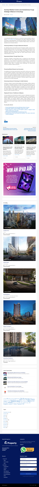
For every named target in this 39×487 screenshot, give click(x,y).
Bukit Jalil (16, 398)
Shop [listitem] (4, 463)
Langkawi (5, 401)
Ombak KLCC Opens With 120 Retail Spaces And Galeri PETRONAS (31, 148)
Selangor (27, 402)
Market (18, 401)
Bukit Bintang (12, 398)
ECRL (31, 398)
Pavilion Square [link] (6, 262)
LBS (7, 401)
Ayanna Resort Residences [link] (8, 358)
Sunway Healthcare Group (11, 39)
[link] (19, 217)
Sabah (21, 402)
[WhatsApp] (35, 485)
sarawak (24, 402)
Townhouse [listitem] (5, 477)
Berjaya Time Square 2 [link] (7, 326)
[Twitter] (32, 485)
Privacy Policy (4, 449)
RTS (19, 402)
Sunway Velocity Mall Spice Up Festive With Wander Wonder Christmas (17, 107)
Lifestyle (4, 415)
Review (4, 427)
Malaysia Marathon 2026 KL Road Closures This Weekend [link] (16, 372)
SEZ (29, 402)
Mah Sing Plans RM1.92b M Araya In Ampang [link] (14, 377)
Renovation (5, 424)
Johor (20, 399)
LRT (9, 401)
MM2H (29, 401)
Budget (10, 398)
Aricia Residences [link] (6, 294)
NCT (34, 401)
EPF (32, 398)
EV (34, 398)
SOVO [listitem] (5, 475)
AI (3, 398)
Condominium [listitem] (6, 466)
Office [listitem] (5, 460)
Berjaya (5, 398)
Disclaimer (4, 450)
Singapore (5, 404)
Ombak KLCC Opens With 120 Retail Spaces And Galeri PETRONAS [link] (17, 381)
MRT (32, 401)
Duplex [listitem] (5, 469)
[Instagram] (34, 485)
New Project (5, 419)
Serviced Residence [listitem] (7, 474)
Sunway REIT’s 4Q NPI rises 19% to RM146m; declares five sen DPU (17, 108)
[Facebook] (30, 485)
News (12, 14)
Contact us (21, 444)
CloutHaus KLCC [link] (6, 230)
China (19, 398)
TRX (23, 404)
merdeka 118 (25, 401)
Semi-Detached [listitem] (6, 471)
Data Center (27, 398)
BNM (7, 398)
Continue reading (5, 155)
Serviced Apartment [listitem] (7, 472)
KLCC (24, 399)
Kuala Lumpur (30, 399)
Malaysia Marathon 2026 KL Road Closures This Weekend (7, 148)
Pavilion (6, 402)
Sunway (6, 121)
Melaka (22, 401)
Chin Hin (22, 398)
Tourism (15, 404)
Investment (5, 413)
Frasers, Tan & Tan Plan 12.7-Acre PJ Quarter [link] (14, 386)
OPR (4, 402)
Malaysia (13, 401)
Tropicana (19, 404)
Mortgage (4, 418)
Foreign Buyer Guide (6, 412)
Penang (10, 402)
